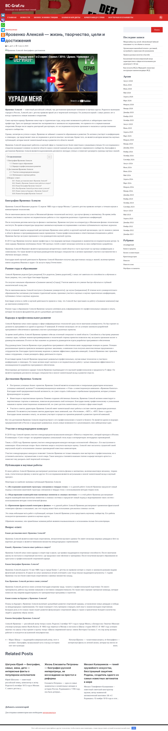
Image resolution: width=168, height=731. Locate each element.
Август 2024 (128, 163)
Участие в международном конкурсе (26, 172)
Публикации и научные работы (24, 175)
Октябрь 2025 (128, 120)
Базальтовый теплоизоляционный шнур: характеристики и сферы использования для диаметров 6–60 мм (139, 61)
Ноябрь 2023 (128, 198)
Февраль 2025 (128, 140)
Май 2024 (127, 175)
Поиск (157, 29)
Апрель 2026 (128, 96)
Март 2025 (127, 136)
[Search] (161, 17)
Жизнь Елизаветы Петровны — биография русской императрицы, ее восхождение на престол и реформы (61, 671)
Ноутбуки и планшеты (120, 17)
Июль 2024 (127, 167)
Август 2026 (128, 81)
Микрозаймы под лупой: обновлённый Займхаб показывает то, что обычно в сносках (140, 43)
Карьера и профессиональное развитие (27, 166)
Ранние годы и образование (23, 163)
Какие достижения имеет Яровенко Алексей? (31, 180)
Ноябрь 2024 (128, 151)
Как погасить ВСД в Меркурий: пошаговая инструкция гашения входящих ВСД (138, 69)
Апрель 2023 (128, 218)
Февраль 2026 (128, 104)
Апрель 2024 (128, 179)
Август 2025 (128, 124)
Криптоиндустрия (94, 17)
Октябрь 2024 (128, 155)
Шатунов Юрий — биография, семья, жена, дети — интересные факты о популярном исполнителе (22, 669)
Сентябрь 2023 (128, 206)
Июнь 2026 (127, 88)
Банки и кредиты (71, 17)
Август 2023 (128, 210)
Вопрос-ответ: (14, 177)
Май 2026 (127, 92)
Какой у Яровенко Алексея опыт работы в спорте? (33, 183)
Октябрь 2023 (128, 202)
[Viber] (2, 20)
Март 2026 (127, 100)
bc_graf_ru (11, 46)
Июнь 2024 (127, 171)
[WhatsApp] (2, 25)
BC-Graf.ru (14, 5)
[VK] (2, 15)
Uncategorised (11, 30)
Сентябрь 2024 (128, 159)
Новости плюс (128, 264)
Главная (11, 17)
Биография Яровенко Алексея (20, 160)
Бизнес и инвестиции (46, 17)
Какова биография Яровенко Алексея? (29, 193)
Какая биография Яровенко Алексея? (29, 185)
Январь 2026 (128, 108)
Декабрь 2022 (128, 222)
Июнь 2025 (127, 128)
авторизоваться (49, 712)
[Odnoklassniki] (2, 34)
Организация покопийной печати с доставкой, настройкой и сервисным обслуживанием (140, 49)
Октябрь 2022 (128, 230)
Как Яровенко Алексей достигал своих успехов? (32, 188)
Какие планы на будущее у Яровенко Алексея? (32, 191)
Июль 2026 (127, 85)
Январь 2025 (128, 143)
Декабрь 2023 (128, 195)
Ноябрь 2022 (128, 226)
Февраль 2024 (128, 187)
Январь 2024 (128, 191)
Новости (25, 17)
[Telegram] (2, 30)
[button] (48, 157)
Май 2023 (127, 214)
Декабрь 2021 (128, 234)
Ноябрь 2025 (128, 116)
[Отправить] (2, 39)
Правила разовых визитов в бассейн (136, 54)
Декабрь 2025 (128, 112)
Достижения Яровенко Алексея (20, 169)
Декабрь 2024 (128, 147)
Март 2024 (127, 183)
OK (134, 728)
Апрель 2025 (128, 132)
